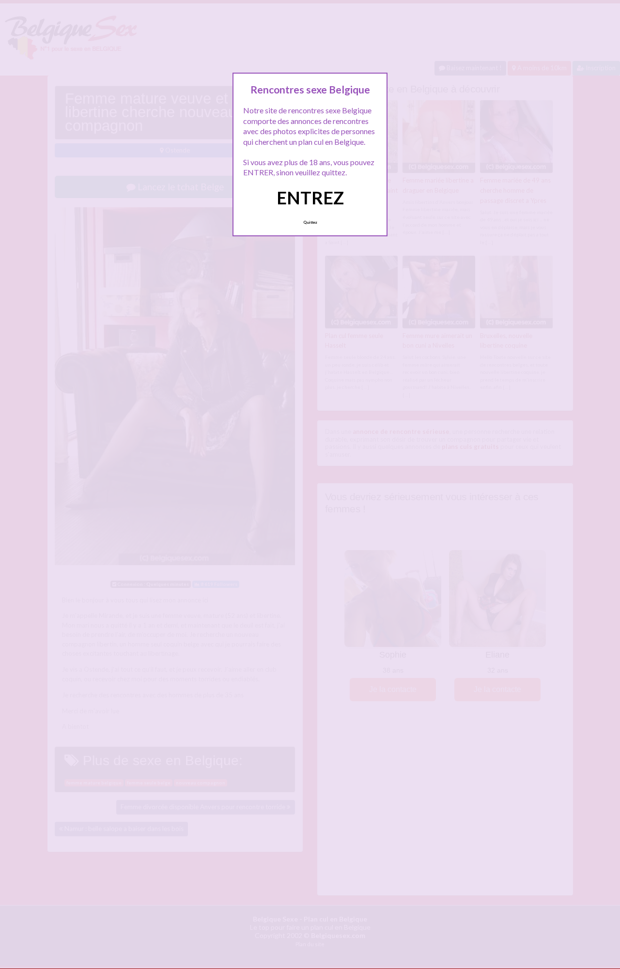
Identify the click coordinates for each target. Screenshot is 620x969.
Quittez (310, 222)
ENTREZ (310, 197)
